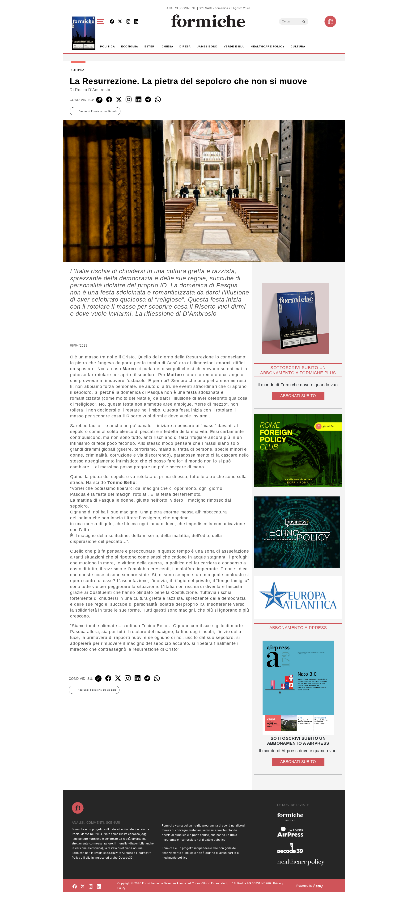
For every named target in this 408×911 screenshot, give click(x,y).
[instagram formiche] (91, 886)
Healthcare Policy (268, 46)
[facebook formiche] (75, 886)
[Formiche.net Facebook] (112, 22)
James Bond (207, 46)
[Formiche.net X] (120, 22)
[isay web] (318, 885)
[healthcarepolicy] (302, 862)
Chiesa (167, 46)
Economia (129, 46)
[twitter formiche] (83, 886)
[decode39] (302, 847)
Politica (107, 46)
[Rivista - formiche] (302, 817)
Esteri (150, 46)
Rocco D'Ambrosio (92, 90)
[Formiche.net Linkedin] (136, 22)
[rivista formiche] (298, 688)
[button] (101, 33)
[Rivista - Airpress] (302, 832)
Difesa (185, 46)
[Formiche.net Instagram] (128, 22)
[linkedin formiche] (99, 886)
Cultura (298, 46)
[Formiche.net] (330, 21)
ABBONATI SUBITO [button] (298, 396)
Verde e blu (234, 46)
